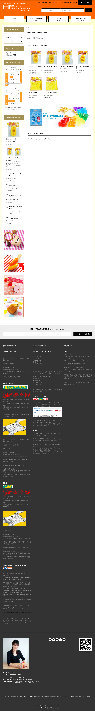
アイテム (86, 2)
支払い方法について (13, 697)
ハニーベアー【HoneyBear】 (82, 67)
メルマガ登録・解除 (45, 2)
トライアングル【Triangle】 (51, 92)
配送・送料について (25, 697)
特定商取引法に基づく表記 (48, 697)
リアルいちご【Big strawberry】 (15, 207)
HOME (14, 19)
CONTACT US (81, 19)
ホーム (29, 28)
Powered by (38, 707)
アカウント (57, 2)
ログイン (74, 2)
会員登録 (66, 2)
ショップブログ (87, 697)
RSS (45, 698)
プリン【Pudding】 (14, 185)
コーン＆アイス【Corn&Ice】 (15, 196)
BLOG (59, 19)
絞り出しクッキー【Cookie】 (50, 67)
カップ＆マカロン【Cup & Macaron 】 (35, 67)
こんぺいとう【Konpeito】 (67, 66)
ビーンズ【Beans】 (14, 218)
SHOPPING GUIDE (36, 19)
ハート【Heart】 (33, 92)
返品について (36, 697)
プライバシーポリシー (63, 697)
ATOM (49, 698)
